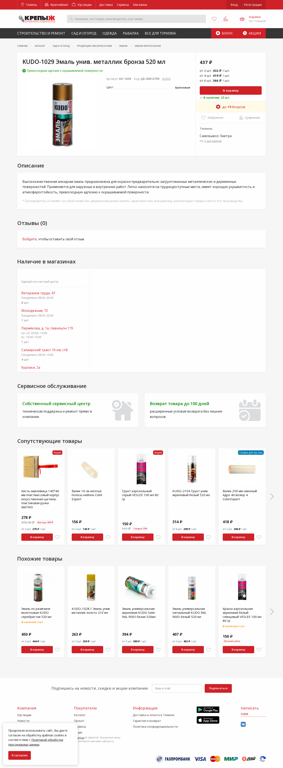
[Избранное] (214, 19)
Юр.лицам (84, 5)
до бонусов (233, 107)
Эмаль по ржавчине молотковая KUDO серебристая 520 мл (36, 613)
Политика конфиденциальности (155, 727)
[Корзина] (242, 19)
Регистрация (253, 5)
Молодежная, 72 (34, 311)
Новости (23, 721)
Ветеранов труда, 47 (38, 293)
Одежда (110, 33)
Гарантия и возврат (147, 721)
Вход (234, 5)
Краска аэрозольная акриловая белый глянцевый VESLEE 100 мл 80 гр (242, 615)
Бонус (227, 33)
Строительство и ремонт (41, 33)
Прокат (79, 721)
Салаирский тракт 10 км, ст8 (44, 350)
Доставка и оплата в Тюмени (153, 715)
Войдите (29, 239)
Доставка (106, 5)
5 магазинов (213, 141)
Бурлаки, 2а (30, 367)
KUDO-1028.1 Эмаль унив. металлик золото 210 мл (91, 611)
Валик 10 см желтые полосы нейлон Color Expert (87, 495)
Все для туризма (160, 33)
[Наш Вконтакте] (243, 724)
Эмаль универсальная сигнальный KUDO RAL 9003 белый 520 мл (189, 613)
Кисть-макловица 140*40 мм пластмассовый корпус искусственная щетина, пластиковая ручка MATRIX (40, 499)
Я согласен (20, 755)
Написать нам (250, 711)
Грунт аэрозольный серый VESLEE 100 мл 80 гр (140, 495)
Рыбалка (131, 33)
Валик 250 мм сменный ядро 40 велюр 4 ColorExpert (240, 495)
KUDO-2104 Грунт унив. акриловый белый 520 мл (191, 493)
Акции (254, 33)
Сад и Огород (83, 33)
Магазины (140, 5)
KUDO (166, 79)
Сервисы (123, 5)
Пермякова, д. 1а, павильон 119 (47, 328)
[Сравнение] (225, 19)
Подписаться (218, 688)
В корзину (231, 90)
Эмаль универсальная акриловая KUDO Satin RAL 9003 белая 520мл (139, 613)
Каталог (80, 715)
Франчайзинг (59, 5)
